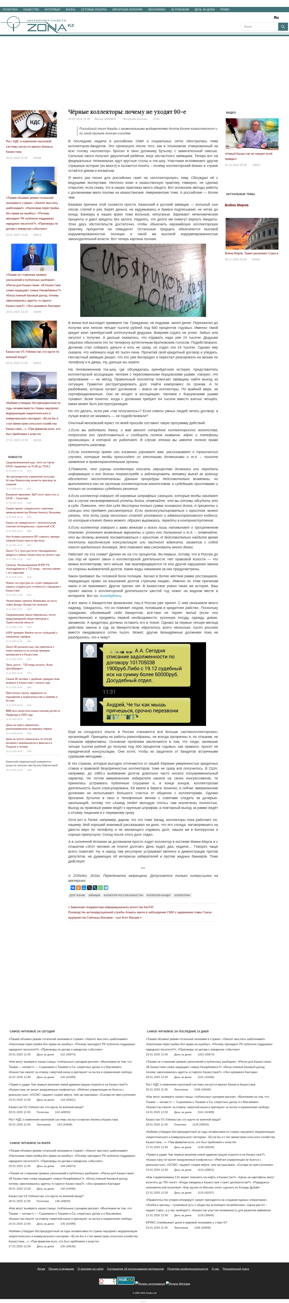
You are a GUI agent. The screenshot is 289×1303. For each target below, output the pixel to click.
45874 (37, 234)
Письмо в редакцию (61, 1268)
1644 (29, 627)
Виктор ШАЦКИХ (105, 118)
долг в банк (77, 895)
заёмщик (94, 895)
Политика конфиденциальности (187, 1268)
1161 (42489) (206, 1112)
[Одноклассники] (78, 887)
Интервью (52, 9)
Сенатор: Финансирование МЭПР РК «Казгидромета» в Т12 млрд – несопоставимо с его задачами (33, 569)
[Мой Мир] (84, 887)
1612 (29, 659)
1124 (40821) (206, 1169)
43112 (261, 159)
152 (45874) (68, 1054)
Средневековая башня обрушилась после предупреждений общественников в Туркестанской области (31, 618)
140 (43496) (68, 1188)
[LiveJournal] (95, 887)
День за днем (205, 9)
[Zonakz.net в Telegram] (260, 18)
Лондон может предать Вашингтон (253, 153)
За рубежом (180, 9)
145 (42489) (68, 1077)
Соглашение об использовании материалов (135, 1268)
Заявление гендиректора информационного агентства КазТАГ (112, 907)
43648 (37, 157)
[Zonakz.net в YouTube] (255, 18)
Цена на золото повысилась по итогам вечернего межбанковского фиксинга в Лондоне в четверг (29, 743)
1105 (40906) (202, 1227)
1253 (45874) (206, 1054)
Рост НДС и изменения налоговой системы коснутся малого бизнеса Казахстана (29, 146)
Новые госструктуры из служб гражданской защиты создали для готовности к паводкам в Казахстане (33, 586)
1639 (29, 705)
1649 (29, 770)
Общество (31, 9)
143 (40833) (62, 1112)
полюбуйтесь (110, 596)
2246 (156, 118)
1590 (29, 503)
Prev (230, 135)
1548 (29, 751)
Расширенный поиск (236, 1268)
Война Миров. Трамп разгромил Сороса (251, 253)
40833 (37, 363)
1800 (29, 531)
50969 (256, 259)
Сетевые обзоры (94, 9)
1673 (29, 673)
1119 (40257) (206, 1192)
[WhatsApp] (100, 887)
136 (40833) (62, 1201)
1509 (29, 733)
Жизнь (70, 9)
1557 (29, 559)
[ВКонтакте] (73, 887)
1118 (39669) (206, 1215)
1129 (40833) (200, 1124)
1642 (29, 489)
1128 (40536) (206, 1147)
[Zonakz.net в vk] (271, 18)
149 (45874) (68, 1166)
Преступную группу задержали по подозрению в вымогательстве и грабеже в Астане (31, 696)
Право (224, 9)
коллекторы (182, 895)
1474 (29, 719)
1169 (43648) (202, 1089)
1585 (29, 687)
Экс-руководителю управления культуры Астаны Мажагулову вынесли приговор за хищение (31, 480)
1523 (29, 517)
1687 (29, 641)
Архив (41, 1268)
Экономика (156, 9)
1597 (29, 545)
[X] (89, 887)
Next (274, 135)
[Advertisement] (144, 65)
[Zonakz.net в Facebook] (249, 18)
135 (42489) (68, 1223)
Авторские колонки (127, 9)
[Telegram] (106, 887)
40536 (37, 440)
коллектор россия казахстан (123, 895)
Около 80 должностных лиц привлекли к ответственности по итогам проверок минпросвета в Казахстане (30, 650)
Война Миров (237, 205)
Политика (10, 9)
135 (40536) (68, 1246)
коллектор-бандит (159, 895)
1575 (29, 471)
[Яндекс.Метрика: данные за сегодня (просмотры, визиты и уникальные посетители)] (178, 1283)
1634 (29, 577)
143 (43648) (64, 1124)
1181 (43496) (206, 1077)
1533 (29, 595)
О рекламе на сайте (91, 1268)
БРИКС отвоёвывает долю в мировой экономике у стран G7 (186, 1222)
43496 (37, 311)
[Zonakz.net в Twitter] (244, 18)
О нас (215, 1268)
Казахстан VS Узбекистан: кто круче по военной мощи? (46, 1107)
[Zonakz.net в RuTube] (277, 18)
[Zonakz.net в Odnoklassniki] (266, 18)
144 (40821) (68, 1099)
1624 (29, 609)
